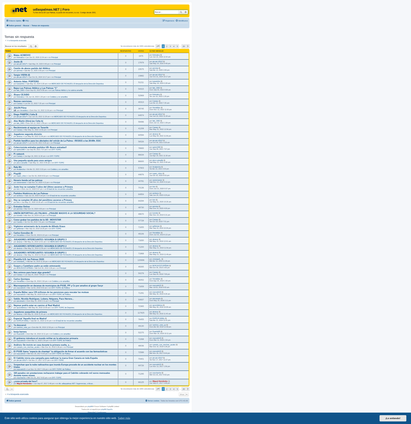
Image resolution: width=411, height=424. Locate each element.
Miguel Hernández (24, 383)
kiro (18, 189)
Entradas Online (22, 206)
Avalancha (21, 169)
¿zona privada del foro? (25, 381)
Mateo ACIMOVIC (22, 55)
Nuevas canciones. (23, 101)
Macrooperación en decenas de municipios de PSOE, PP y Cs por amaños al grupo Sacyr (58, 285)
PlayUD (17, 173)
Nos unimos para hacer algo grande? (32, 272)
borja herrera (20, 332)
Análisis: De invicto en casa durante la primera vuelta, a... (42, 345)
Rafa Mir (18, 167)
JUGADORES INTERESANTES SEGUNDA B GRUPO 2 (40, 246)
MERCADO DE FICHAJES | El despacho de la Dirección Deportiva (78, 84)
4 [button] (173, 46)
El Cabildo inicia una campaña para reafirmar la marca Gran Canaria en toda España (56, 358)
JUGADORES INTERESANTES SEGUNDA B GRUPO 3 (40, 239)
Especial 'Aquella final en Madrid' (30, 318)
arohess (20, 196)
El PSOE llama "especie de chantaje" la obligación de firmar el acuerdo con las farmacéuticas (60, 351)
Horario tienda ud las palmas (28, 180)
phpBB (90, 406)
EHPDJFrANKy (23, 321)
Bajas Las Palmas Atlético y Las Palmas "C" (35, 88)
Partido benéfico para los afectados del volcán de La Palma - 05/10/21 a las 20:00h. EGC (57, 141)
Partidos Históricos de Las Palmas (31, 193)
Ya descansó (20, 325)
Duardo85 (20, 334)
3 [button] (170, 46)
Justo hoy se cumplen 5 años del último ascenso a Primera (43, 187)
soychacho (21, 378)
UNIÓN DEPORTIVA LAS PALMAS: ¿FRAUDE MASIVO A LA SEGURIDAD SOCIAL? (54, 213)
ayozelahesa (22, 308)
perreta (19, 70)
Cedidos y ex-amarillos (59, 97)
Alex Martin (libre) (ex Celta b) (28, 121)
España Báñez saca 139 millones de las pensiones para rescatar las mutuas (51, 292)
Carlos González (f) (23, 233)
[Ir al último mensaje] (161, 55)
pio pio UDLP (22, 64)
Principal (54, 57)
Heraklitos (24, 110)
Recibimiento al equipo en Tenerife (31, 127)
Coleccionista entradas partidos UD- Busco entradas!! (40, 147)
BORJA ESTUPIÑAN (25, 268)
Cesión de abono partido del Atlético (32, 68)
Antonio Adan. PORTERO (26, 81)
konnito (19, 215)
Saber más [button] (124, 418)
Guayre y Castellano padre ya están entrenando (37, 266)
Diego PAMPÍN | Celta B (25, 114)
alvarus (19, 136)
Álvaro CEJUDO (21, 94)
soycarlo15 (21, 288)
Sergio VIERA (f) (22, 75)
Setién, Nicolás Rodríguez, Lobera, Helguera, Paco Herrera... (44, 299)
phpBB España (107, 409)
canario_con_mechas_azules (28, 347)
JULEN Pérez (20, 108)
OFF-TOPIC (56, 149)
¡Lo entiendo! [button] (392, 418)
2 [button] (166, 46)
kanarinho (20, 84)
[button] (158, 46)
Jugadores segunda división (28, 134)
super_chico (21, 176)
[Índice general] (19, 10)
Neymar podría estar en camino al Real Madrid (37, 305)
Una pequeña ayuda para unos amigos (33, 160)
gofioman (20, 229)
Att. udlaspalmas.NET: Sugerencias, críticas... (76, 383)
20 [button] (184, 46)
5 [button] (177, 46)
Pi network (19, 154)
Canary (19, 103)
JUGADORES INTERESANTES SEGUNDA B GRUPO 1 (40, 253)
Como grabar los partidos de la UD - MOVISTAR (37, 220)
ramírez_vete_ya (23, 327)
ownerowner (21, 182)
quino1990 (21, 149)
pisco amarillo (22, 163)
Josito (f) (18, 62)
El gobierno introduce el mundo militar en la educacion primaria (46, 338)
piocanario (21, 301)
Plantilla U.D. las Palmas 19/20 (29, 259)
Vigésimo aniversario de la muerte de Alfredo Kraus (39, 226)
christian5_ (21, 261)
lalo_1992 (20, 90)
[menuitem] (25, 21)
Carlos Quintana (22, 279)
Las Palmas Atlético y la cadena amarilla (67, 90)
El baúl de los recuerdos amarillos (60, 189)
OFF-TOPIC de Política (60, 288)
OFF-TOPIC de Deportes (64, 308)
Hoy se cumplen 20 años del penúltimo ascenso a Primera (43, 200)
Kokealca (20, 57)
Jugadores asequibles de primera (30, 312)
